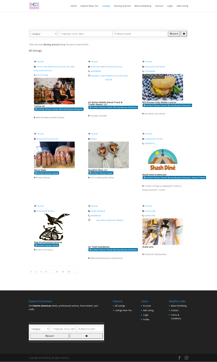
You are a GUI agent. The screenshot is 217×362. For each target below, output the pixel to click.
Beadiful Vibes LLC (98, 170)
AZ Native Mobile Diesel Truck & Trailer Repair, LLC (105, 103)
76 (69, 271)
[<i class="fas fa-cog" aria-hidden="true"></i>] (184, 34)
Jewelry (94, 139)
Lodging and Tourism (154, 139)
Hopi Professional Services (48, 242)
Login (170, 6)
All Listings (120, 305)
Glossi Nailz (40, 170)
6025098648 (95, 71)
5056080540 (95, 215)
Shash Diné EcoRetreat (154, 174)
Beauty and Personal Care (59, 66)
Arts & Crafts (42, 66)
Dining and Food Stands (155, 66)
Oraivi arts (148, 246)
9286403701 (150, 143)
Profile (146, 319)
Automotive (96, 66)
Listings (106, 6)
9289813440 (150, 215)
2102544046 (150, 71)
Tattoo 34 (39, 106)
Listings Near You (123, 310)
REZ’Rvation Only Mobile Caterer (159, 102)
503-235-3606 (42, 75)
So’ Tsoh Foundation (99, 246)
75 (63, 271)
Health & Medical (98, 211)
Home (74, 6)
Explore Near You (89, 6)
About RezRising (142, 6)
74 (57, 271)
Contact (159, 6)
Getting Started (122, 6)
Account (147, 305)
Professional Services (43, 70)
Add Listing (182, 6)
